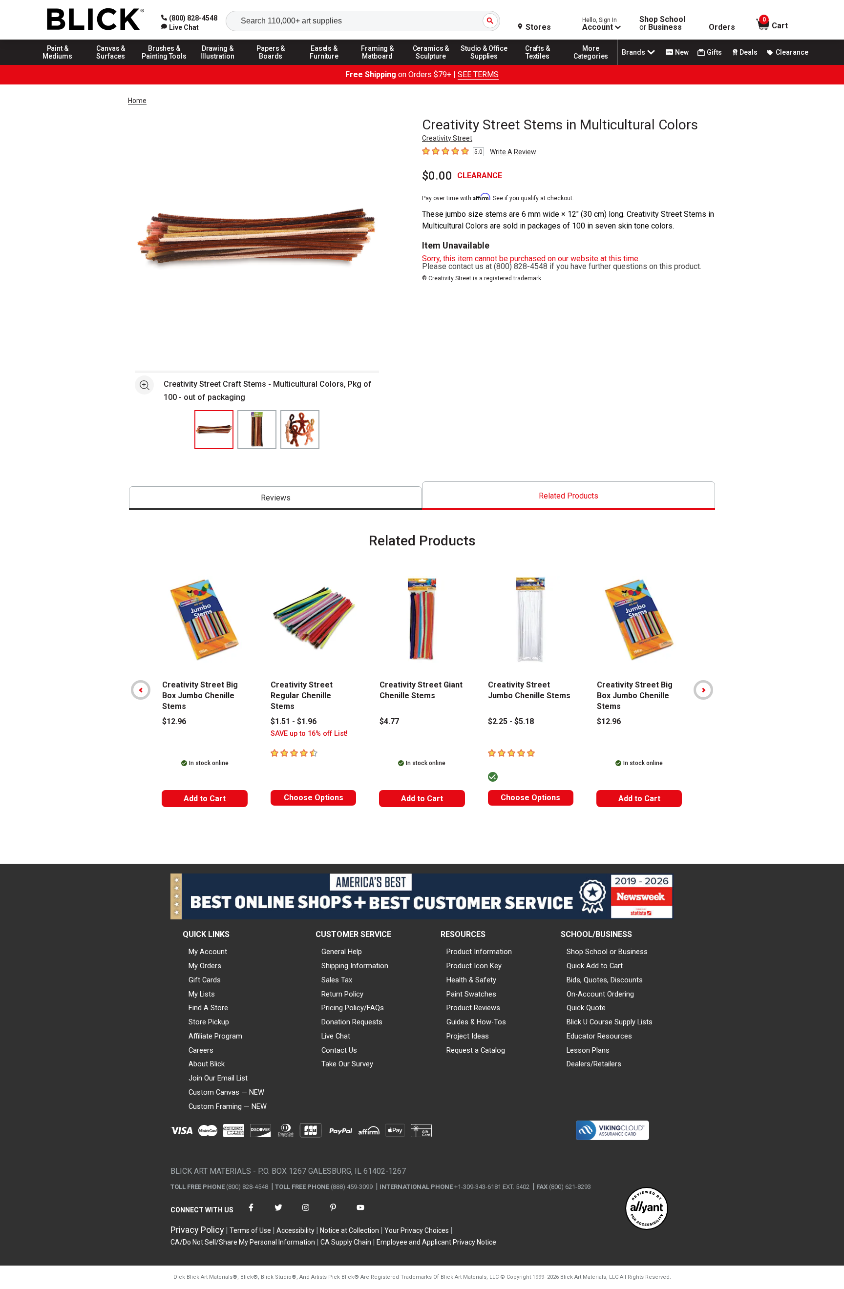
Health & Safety (471, 980)
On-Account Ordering (600, 994)
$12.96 (174, 721)
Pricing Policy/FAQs (352, 1007)
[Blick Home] (96, 20)
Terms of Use (250, 1230)
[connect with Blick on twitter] (278, 1213)
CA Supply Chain (345, 1242)
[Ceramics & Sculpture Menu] (431, 64)
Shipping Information (354, 965)
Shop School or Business (607, 951)
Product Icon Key (474, 965)
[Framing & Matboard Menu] (377, 64)
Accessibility (295, 1230)
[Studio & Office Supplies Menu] (484, 64)
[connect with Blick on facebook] (251, 1213)
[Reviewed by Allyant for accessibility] (647, 1209)
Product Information (479, 951)
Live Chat (335, 1036)
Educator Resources (599, 1036)
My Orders (205, 965)
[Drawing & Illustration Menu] (218, 64)
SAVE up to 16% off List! (309, 733)
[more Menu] (591, 64)
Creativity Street (447, 138)
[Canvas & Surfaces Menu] (111, 64)
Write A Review (513, 152)
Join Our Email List (218, 1078)
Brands (633, 52)
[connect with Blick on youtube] (360, 1213)
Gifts (714, 52)
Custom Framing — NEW (228, 1106)
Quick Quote (586, 1007)
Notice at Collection (349, 1230)
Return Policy (342, 994)
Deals (748, 52)
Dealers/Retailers (594, 1064)
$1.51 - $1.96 (293, 721)
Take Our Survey (347, 1064)
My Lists (202, 994)
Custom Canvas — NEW (226, 1092)
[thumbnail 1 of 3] (213, 429)
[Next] (703, 690)
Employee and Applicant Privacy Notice (436, 1242)
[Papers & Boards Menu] (271, 64)
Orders (722, 27)
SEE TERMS (478, 74)
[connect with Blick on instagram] (306, 1213)
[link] (180, 27)
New (682, 52)
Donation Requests (351, 1022)
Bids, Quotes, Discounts (605, 980)
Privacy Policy (197, 1230)
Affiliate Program (215, 1036)
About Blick (207, 1064)
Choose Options (313, 797)
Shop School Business (662, 23)
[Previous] (140, 690)
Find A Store (208, 1007)
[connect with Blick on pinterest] (333, 1213)
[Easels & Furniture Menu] (324, 64)
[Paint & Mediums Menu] (57, 64)
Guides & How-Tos (476, 1022)
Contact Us (339, 1050)
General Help (341, 951)
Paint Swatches (471, 994)
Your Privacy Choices (416, 1230)
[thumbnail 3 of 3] (299, 429)
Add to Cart (205, 798)
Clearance (792, 52)
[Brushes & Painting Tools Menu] (164, 64)
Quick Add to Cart (595, 965)
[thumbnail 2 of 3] (256, 429)
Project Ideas (467, 1036)
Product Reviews (473, 1007)
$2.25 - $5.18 (511, 721)
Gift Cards (205, 980)
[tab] (275, 498)
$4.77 (389, 721)
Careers (201, 1050)
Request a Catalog (475, 1050)
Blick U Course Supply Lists (610, 1022)
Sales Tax (336, 980)
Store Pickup (209, 1022)
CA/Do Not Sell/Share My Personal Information (242, 1242)
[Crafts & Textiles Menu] (538, 64)
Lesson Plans (588, 1050)
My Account (208, 951)
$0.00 (437, 176)
